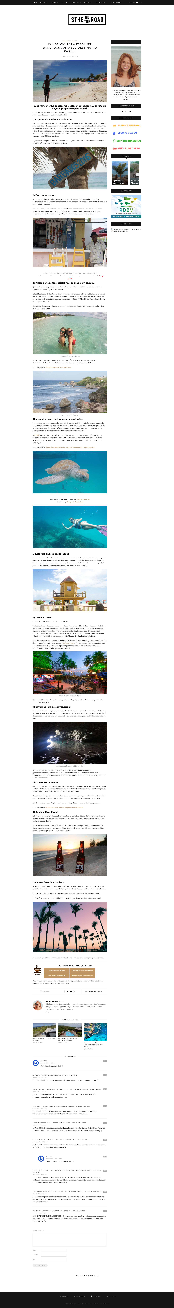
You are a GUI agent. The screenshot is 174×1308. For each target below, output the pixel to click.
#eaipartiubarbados (74, 502)
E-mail (35, 1255)
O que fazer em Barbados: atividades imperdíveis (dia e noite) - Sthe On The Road (67, 1089)
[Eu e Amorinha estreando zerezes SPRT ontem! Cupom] (9, 1285)
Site (34, 1260)
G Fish (36, 435)
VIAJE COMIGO (115, 2)
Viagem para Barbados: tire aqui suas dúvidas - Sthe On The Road (60, 1139)
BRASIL (43, 2)
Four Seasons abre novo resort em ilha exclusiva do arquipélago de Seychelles (68, 1191)
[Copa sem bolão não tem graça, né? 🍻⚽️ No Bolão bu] (106, 1285)
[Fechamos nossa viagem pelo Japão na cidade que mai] (164, 1285)
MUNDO (53, 2)
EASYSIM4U (91, 273)
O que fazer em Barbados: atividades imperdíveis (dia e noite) (70, 447)
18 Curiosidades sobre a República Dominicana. (64, 807)
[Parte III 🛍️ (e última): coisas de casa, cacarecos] (67, 1285)
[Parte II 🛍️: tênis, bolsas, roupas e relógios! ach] (87, 1285)
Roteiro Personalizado (42, 7)
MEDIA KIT (88, 2)
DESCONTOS (76, 2)
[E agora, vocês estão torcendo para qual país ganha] (48, 1285)
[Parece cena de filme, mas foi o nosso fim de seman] (29, 1285)
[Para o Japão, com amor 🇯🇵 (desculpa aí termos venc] (125, 1285)
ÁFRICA (64, 2)
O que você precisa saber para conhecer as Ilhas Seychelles (59, 1211)
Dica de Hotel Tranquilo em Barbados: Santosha (67, 1039)
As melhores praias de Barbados (58, 367)
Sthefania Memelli (95, 991)
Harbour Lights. (68, 643)
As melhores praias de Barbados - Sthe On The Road (55, 1075)
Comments (44, 991)
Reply (105, 1060)
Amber (49, 1156)
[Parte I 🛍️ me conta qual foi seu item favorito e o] (145, 1285)
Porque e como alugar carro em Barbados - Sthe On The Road (59, 1123)
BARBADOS (67, 41)
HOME (35, 2)
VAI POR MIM (100, 2)
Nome (35, 1250)
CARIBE (74, 41)
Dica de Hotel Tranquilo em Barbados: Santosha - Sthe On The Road (62, 1106)
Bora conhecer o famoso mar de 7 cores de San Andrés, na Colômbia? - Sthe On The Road (67, 1171)
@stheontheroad (83, 499)
